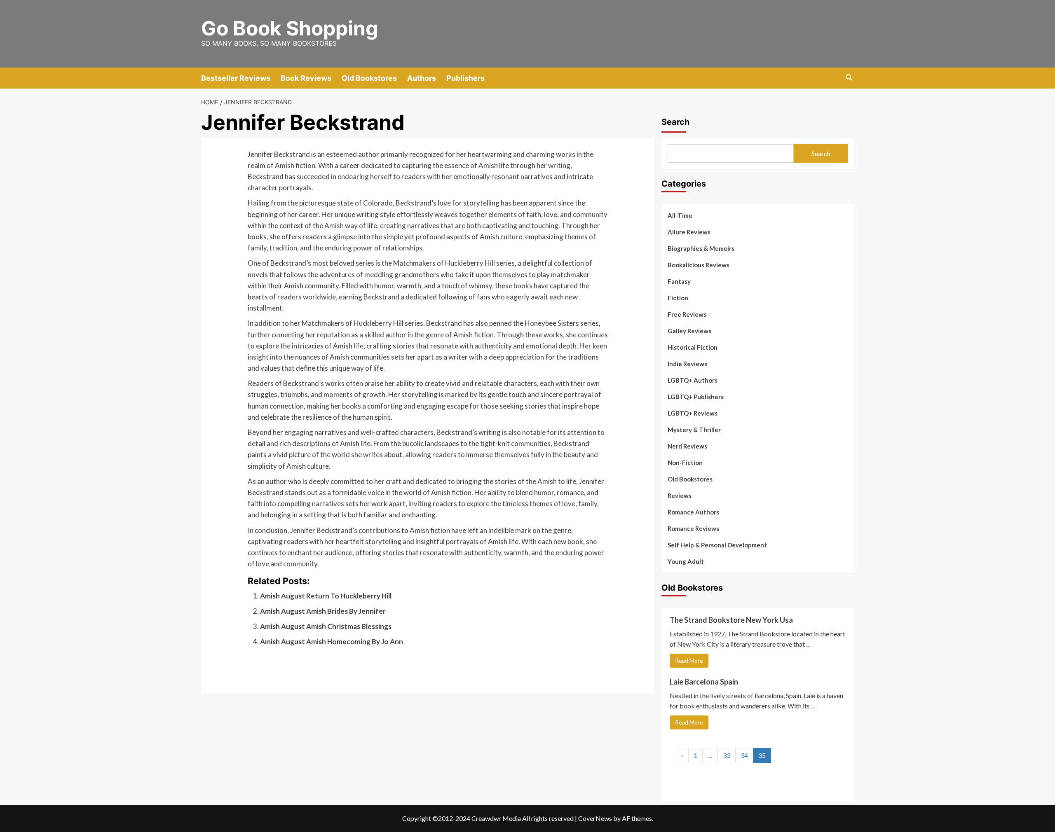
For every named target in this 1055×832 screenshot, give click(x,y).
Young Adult (686, 561)
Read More (689, 660)
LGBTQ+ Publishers (696, 396)
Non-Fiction (685, 462)
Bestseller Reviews (235, 78)
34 (744, 755)
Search (675, 122)
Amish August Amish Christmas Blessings (326, 626)
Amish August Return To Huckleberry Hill (326, 595)
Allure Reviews (689, 232)
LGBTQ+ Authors (692, 380)
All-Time (680, 215)
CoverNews (595, 818)
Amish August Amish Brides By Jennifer (323, 611)
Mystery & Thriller (694, 429)
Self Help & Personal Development (717, 545)
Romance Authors (693, 512)
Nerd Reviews (687, 446)
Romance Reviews (693, 528)
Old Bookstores (369, 78)
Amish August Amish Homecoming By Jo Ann (331, 641)
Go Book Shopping (289, 28)
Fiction (678, 297)
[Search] (849, 77)
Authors (421, 78)
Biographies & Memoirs (701, 248)
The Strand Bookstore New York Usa (731, 619)
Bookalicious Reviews (698, 265)
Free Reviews (687, 314)
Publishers (465, 78)
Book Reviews (306, 78)
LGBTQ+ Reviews (692, 413)
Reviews (680, 495)
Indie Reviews (687, 363)
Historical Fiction (692, 347)
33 (726, 755)
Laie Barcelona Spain (704, 681)
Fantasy (679, 281)
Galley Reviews (689, 330)
